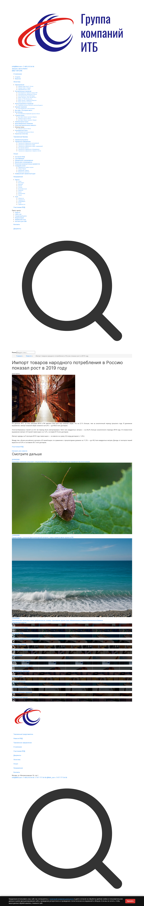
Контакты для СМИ (21, 221)
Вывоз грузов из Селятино (25, 102)
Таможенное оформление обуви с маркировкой (30, 146)
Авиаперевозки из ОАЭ (24, 89)
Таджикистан (21, 200)
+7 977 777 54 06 (40, 777)
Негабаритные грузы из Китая (26, 132)
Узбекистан (21, 198)
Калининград (21, 193)
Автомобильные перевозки (23, 91)
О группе (17, 77)
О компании (17, 74)
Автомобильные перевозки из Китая (27, 94)
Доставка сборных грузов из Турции (27, 120)
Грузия (20, 192)
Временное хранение (23, 172)
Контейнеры (19, 112)
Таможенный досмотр (21, 140)
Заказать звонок (17, 68)
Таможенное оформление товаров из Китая (29, 151)
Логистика (16, 82)
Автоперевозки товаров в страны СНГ (27, 92)
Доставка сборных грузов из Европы (27, 117)
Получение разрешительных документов (27, 164)
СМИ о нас (18, 214)
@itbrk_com (51, 777)
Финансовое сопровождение (23, 162)
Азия (16, 196)
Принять (130, 901)
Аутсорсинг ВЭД (20, 157)
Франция (20, 184)
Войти (25, 68)
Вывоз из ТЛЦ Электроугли (25, 99)
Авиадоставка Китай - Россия (25, 86)
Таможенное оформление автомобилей (28, 143)
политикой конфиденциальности (62, 899)
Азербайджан (21, 201)
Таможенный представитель (23, 734)
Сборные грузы (19, 115)
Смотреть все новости (19, 451)
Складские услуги (20, 166)
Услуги (15, 154)
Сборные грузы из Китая (24, 118)
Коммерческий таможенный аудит (25, 173)
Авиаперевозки (19, 85)
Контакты (16, 224)
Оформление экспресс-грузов (25, 167)
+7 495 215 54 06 (28, 66)
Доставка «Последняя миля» (23, 110)
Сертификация (19, 158)
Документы (17, 228)
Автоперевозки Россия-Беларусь (26, 96)
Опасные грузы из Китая (24, 128)
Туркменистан (21, 204)
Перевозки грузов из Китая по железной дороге (30, 105)
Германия (20, 190)
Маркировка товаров (23, 170)
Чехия (19, 181)
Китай (19, 202)
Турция (20, 195)
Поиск (14, 352)
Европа (17, 179)
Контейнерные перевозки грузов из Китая (29, 113)
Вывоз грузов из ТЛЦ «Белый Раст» (27, 97)
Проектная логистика (21, 134)
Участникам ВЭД (19, 207)
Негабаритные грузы (21, 130)
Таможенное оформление (23, 141)
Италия (20, 185)
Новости (17, 212)
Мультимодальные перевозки (24, 123)
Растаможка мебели (23, 147)
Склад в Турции (22, 168)
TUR (17, 71)
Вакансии (18, 79)
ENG (13, 71)
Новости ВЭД (18, 738)
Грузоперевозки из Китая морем (26, 108)
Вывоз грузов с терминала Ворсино (27, 100)
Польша (20, 187)
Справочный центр (21, 216)
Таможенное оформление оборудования (28, 149)
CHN (20, 71)
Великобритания (22, 189)
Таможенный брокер (20, 137)
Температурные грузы (21, 121)
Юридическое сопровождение (24, 160)
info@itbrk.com (17, 66)
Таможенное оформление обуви (26, 144)
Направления (18, 176)
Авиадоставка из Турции (24, 88)
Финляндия (21, 182)
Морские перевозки (21, 107)
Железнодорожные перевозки (24, 103)
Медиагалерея (19, 218)
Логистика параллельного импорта (25, 125)
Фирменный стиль (20, 219)
